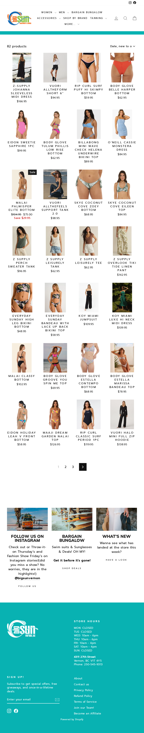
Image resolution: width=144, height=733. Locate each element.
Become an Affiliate (87, 713)
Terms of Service (85, 702)
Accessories (47, 18)
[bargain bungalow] (72, 519)
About (78, 678)
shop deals (72, 568)
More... (71, 24)
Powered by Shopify (72, 719)
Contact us (81, 684)
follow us (27, 586)
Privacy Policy (83, 690)
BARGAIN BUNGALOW (87, 12)
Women (47, 12)
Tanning (97, 18)
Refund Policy (83, 696)
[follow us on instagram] (27, 519)
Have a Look (116, 559)
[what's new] (116, 519)
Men (62, 12)
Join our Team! (84, 708)
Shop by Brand (75, 18)
